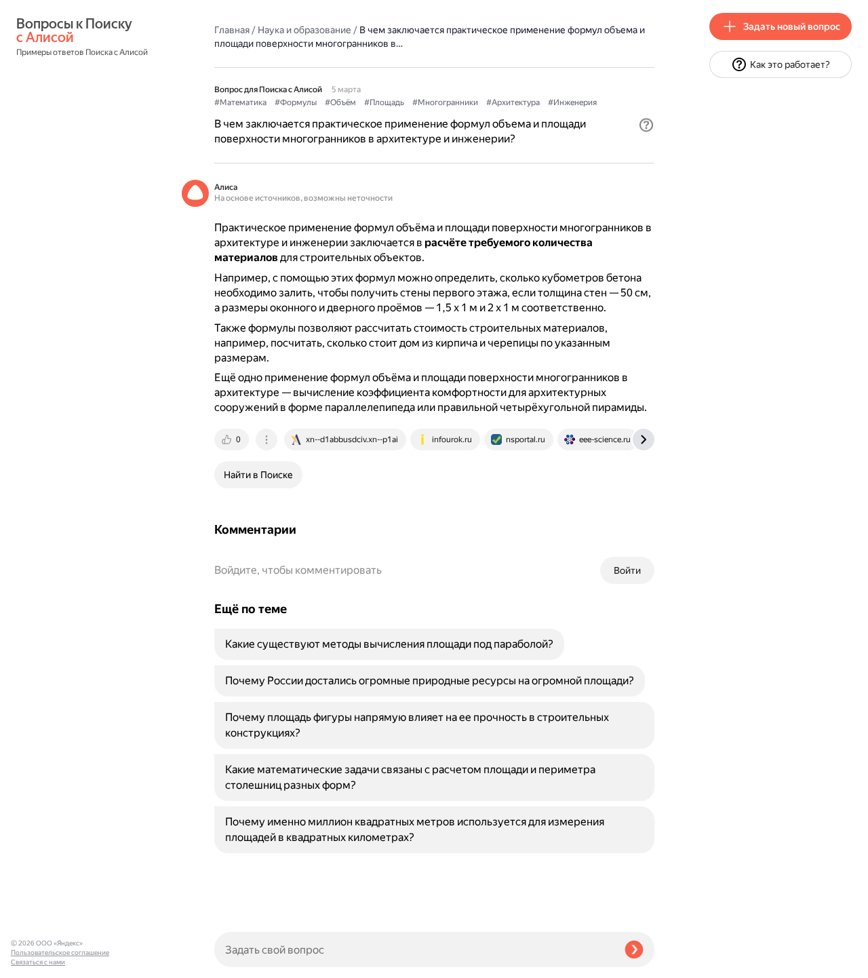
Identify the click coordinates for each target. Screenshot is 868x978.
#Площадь (384, 102)
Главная (232, 29)
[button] (646, 125)
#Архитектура (513, 102)
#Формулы (296, 102)
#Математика (240, 102)
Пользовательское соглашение (60, 952)
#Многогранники (445, 102)
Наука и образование (304, 29)
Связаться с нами (38, 962)
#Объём (340, 102)
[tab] (232, 439)
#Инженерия (572, 102)
